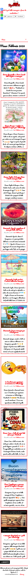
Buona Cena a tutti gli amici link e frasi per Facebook (14, 434)
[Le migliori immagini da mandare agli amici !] (14, 4)
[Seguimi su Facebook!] (19, 17)
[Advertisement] (14, 28)
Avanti (5, 562)
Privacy (22, 574)
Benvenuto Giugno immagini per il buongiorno (14, 331)
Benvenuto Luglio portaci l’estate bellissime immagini (14, 280)
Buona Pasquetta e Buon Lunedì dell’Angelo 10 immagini (14, 75)
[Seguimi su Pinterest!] (9, 17)
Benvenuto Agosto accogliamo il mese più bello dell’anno (14, 229)
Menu (3, 39)
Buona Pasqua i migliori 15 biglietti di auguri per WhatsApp (14, 126)
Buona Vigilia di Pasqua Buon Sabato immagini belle (14, 177)
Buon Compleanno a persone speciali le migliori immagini (14, 485)
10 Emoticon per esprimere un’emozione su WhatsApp (14, 382)
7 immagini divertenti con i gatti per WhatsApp (14, 536)
